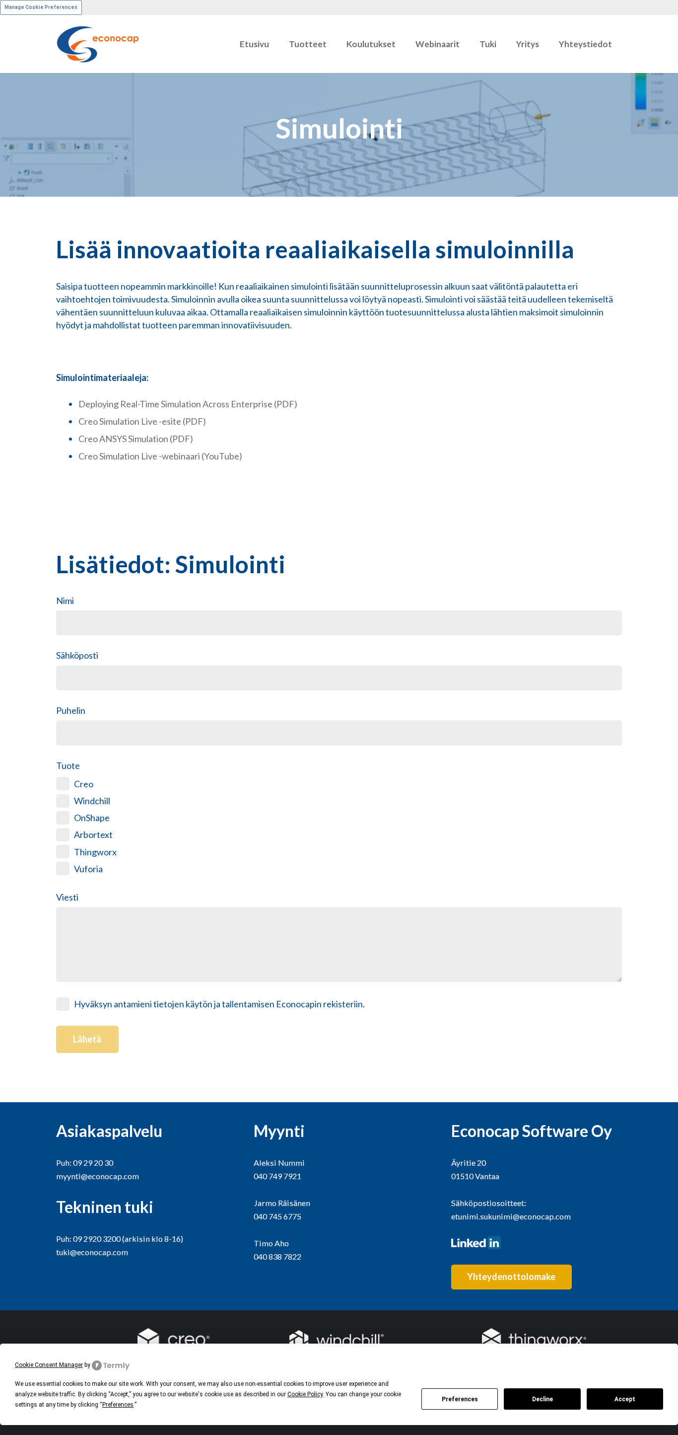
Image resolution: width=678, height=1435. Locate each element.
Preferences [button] (118, 1404)
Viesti (67, 897)
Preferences (460, 1399)
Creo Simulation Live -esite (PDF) (142, 421)
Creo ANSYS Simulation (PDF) (135, 438)
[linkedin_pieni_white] (536, 1243)
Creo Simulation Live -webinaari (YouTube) (160, 456)
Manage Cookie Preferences (40, 7)
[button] (332, 44)
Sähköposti (77, 655)
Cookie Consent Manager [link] (49, 1364)
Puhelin (70, 710)
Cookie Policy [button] (305, 1394)
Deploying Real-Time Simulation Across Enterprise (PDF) (187, 403)
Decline (542, 1399)
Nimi (65, 600)
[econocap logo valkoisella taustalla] (98, 44)
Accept (624, 1399)
